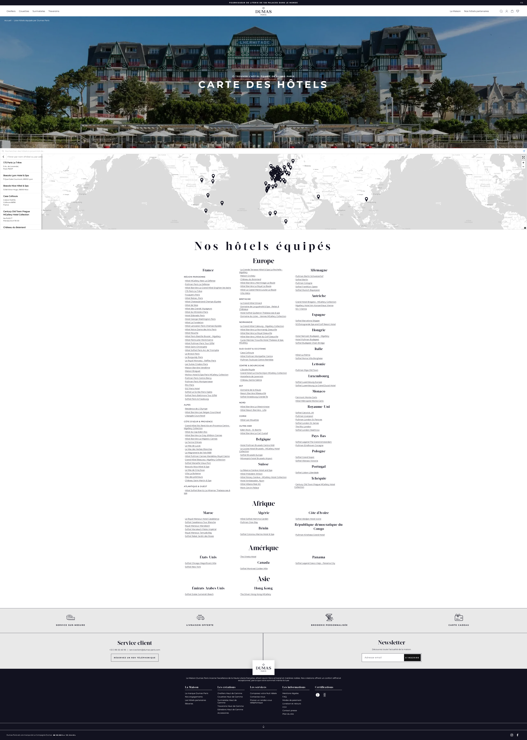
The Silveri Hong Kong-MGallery (255, 594)
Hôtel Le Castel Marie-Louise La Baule (258, 290)
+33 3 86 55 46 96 (117, 650)
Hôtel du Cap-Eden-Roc (196, 432)
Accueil (7, 20)
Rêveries (189, 703)
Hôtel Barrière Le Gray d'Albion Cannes (203, 435)
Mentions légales (290, 693)
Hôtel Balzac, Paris (194, 298)
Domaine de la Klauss (250, 390)
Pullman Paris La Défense (197, 284)
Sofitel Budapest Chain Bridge (310, 343)
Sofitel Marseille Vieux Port (198, 463)
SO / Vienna (301, 309)
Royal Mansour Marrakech (197, 526)
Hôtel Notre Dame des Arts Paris (200, 329)
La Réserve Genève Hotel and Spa (256, 470)
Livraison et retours (291, 703)
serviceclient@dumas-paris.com (144, 650)
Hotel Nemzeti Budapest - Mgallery (312, 336)
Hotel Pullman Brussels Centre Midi (257, 445)
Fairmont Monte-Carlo (306, 397)
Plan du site (288, 714)
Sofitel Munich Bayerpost (307, 290)
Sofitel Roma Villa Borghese (309, 358)
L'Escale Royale (247, 369)
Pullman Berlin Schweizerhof (309, 276)
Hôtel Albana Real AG (250, 484)
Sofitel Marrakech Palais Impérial (200, 529)
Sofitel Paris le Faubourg (197, 399)
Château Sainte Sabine (251, 380)
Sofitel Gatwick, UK (304, 412)
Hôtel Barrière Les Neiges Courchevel (203, 412)
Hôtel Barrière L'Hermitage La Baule (257, 282)
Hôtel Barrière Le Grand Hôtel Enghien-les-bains (208, 287)
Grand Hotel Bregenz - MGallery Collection (315, 302)
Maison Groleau (247, 275)
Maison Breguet (192, 371)
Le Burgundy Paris (194, 357)
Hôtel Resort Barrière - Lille (253, 410)
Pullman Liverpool (304, 416)
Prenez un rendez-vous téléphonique (261, 701)
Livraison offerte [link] (200, 625)
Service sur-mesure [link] (70, 625)
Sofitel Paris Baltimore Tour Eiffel (201, 395)
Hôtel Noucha (191, 333)
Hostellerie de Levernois (251, 376)
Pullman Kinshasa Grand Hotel (310, 534)
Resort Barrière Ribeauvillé (253, 393)
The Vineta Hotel (248, 556)
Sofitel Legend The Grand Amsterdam (313, 442)
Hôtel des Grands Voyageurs (198, 308)
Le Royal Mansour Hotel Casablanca (202, 519)
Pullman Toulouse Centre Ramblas (256, 359)
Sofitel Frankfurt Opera (306, 286)
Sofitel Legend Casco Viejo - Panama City (315, 563)
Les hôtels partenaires (195, 700)
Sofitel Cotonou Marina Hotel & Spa (257, 534)
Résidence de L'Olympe (196, 408)
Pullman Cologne (303, 283)
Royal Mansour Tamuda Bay (198, 532)
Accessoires (223, 713)
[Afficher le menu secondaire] (263, 726)
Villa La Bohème (193, 473)
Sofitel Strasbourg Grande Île (254, 396)
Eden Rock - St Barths (250, 430)
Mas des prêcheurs (194, 477)
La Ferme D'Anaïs (193, 442)
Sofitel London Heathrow (307, 430)
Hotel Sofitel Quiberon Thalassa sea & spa (260, 313)
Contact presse (289, 710)
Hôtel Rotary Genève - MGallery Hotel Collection (263, 477)
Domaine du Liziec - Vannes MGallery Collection (263, 316)
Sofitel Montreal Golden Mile (254, 568)
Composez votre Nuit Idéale (263, 693)
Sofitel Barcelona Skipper (307, 320)
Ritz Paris (189, 385)
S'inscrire (412, 658)
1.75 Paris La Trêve (193, 291)
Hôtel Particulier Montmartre (199, 340)
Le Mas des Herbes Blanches (198, 449)
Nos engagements (194, 697)
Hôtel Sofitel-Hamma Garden (254, 519)
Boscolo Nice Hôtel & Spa (197, 466)
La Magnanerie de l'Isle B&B (198, 452)
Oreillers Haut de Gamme (230, 693)
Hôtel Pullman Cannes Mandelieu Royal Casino (207, 456)
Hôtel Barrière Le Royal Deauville (256, 333)
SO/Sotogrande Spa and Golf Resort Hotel (315, 324)
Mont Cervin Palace (249, 487)
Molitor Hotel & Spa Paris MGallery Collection (206, 374)
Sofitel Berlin (301, 279)
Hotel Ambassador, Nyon (252, 480)
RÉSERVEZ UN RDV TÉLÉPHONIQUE (135, 658)
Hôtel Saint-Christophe (196, 346)
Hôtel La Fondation (194, 322)
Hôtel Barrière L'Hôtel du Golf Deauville (259, 336)
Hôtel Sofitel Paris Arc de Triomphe (202, 350)
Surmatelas (39, 11)
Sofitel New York (193, 566)
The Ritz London (303, 426)
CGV (284, 707)
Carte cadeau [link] (458, 625)
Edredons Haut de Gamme (230, 709)
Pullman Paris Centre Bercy (198, 378)
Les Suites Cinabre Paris (196, 364)
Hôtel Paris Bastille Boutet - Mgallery (203, 336)
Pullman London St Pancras (308, 419)
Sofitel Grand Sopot (304, 457)
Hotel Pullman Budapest (307, 339)
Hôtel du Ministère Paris (196, 312)
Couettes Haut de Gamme (230, 697)
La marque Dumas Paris (196, 693)
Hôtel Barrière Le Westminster (255, 406)
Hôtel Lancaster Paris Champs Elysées (203, 326)
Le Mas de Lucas (193, 445)
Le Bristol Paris (192, 353)
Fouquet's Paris (192, 294)
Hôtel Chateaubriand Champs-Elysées (203, 301)
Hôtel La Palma (302, 355)
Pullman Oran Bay (249, 522)
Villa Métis (245, 293)
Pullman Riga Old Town (306, 370)
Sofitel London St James (307, 423)
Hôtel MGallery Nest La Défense (200, 280)
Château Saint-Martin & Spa (198, 480)
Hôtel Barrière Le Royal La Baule (255, 286)
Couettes (24, 11)
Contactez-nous (257, 697)
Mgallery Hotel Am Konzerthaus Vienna (314, 305)
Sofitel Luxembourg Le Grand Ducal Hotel (315, 385)
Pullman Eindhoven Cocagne (309, 445)
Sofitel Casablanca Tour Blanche (200, 522)
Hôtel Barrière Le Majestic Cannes (201, 438)
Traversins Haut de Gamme (231, 706)
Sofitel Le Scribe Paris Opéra (198, 392)
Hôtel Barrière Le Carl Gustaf (254, 433)
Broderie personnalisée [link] (329, 625)
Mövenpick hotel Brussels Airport (256, 458)
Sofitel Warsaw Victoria (306, 460)
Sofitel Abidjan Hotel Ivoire (308, 519)
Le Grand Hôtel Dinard (251, 303)
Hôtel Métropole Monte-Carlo (309, 401)
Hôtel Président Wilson (251, 474)
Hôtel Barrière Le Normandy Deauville (258, 329)
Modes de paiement (291, 700)
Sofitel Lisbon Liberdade (307, 472)
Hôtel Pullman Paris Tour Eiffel (199, 343)
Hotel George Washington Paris (200, 319)
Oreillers (11, 11)
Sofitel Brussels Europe (251, 455)
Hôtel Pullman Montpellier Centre (256, 356)
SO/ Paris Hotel (192, 388)
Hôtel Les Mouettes (249, 420)
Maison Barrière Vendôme (197, 367)
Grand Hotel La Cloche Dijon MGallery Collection (263, 373)
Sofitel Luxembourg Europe (308, 382)
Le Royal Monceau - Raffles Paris (200, 360)
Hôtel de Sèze (191, 305)
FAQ (284, 697)
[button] (12, 11)
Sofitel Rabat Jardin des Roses (199, 536)
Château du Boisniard (250, 279)
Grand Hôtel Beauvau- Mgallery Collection (205, 459)
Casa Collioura (247, 352)
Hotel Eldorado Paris (195, 315)
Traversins (53, 11)
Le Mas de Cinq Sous (195, 470)
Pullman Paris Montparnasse (199, 381)
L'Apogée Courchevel (195, 415)
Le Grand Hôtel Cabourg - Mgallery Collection (262, 326)
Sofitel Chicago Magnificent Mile (200, 563)
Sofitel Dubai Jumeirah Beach (199, 594)
